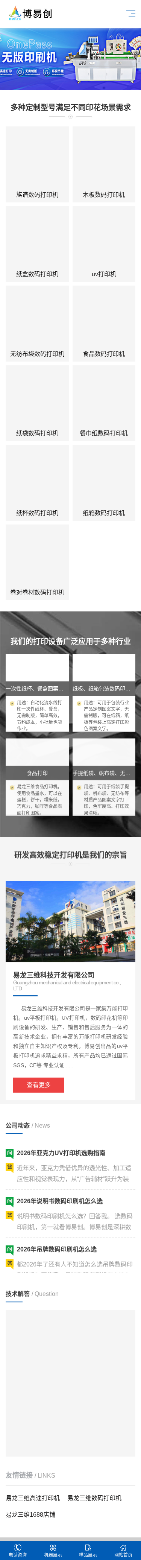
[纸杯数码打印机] (37, 476)
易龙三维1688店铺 (30, 1514)
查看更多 (39, 1077)
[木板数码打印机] (104, 158)
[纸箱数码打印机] (104, 476)
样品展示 (88, 1555)
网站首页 (123, 1555)
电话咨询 (18, 1555)
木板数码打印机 (104, 195)
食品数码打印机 (104, 354)
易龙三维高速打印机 (33, 1498)
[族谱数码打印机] (37, 158)
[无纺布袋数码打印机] (37, 317)
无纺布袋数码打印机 (37, 354)
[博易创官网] (29, 12)
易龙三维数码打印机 (94, 1498)
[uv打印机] (104, 238)
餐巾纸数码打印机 (104, 433)
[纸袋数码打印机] (37, 397)
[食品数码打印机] (104, 317)
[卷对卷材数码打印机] (37, 556)
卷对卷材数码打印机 (37, 592)
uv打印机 (104, 274)
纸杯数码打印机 (37, 513)
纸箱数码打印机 (104, 513)
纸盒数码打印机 (37, 274)
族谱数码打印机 (37, 195)
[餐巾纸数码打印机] (104, 397)
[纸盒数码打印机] (37, 238)
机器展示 (53, 1555)
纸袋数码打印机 (37, 433)
